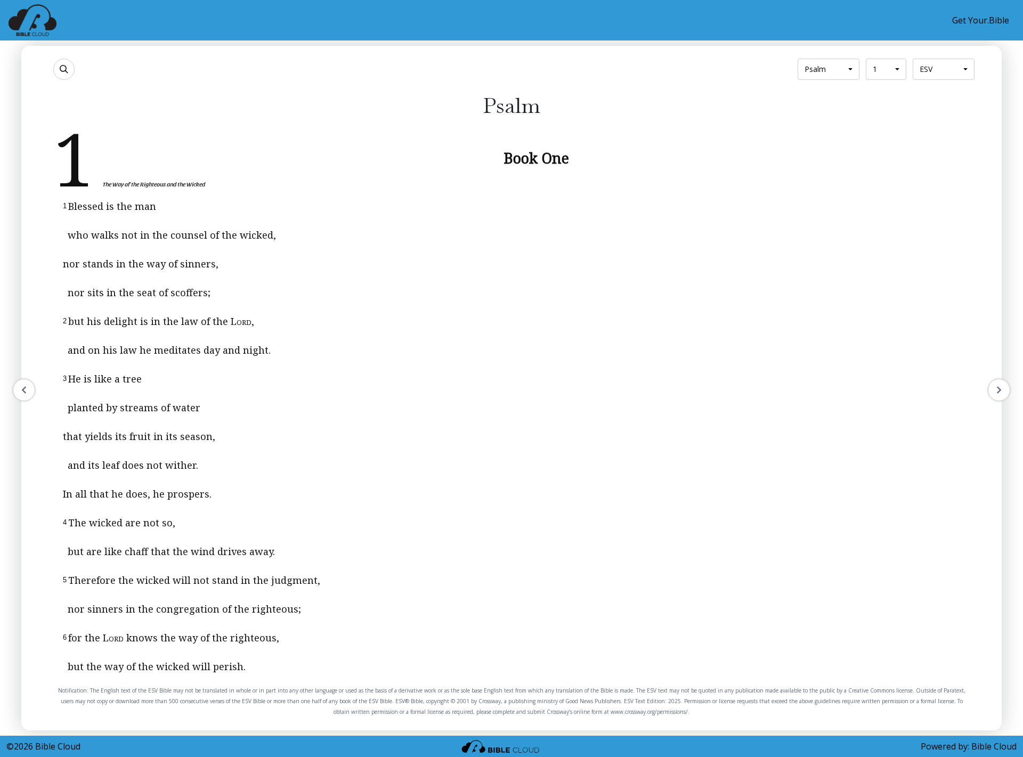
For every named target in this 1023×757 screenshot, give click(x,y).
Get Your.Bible (980, 20)
